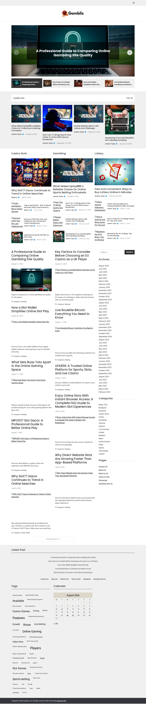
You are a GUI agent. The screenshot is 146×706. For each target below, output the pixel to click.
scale (42, 658)
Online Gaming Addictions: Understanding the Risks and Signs (120, 205)
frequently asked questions (36, 616)
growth (16, 624)
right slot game (31, 658)
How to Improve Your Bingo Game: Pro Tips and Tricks (120, 220)
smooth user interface (41, 673)
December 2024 (105, 327)
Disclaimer (103, 480)
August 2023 (104, 377)
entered (45, 610)
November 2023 (105, 367)
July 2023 (103, 380)
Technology (103, 451)
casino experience (30, 606)
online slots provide (32, 641)
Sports (101, 448)
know (27, 624)
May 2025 (103, 312)
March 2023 (103, 389)
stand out (15, 684)
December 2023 (105, 364)
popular (31, 654)
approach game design (31, 595)
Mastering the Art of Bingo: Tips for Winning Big (119, 235)
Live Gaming (104, 429)
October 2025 (104, 296)
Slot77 (35, 663)
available (18, 600)
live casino (16, 630)
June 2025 (103, 309)
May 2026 (103, 275)
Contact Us (103, 467)
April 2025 (103, 315)
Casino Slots (25, 532)
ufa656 (38, 688)
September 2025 (105, 300)
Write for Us (103, 473)
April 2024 (103, 352)
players (35, 648)
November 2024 (105, 330)
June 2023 (103, 383)
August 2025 (104, 303)
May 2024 (103, 349)
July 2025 (103, 306)
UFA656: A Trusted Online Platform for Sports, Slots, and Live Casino (73, 369)
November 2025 (105, 293)
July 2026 (103, 269)
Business (102, 411)
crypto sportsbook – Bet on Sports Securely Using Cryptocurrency (37, 206)
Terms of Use (104, 477)
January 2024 (104, 361)
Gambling (103, 420)
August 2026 (104, 266)
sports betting (21, 679)
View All (129, 98)
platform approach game (20, 646)
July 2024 (103, 343)
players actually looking (19, 654)
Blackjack (102, 408)
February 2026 (104, 284)
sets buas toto (25, 663)
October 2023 (104, 370)
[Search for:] (111, 252)
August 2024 (104, 340)
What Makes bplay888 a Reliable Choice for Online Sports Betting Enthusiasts (26, 128)
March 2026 (103, 281)
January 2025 (104, 324)
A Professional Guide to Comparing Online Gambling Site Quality (73, 53)
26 (67, 615)
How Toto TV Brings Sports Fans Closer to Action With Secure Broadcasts (57, 137)
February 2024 (104, 358)
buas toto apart (17, 606)
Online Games (104, 442)
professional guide (18, 658)
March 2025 (103, 318)
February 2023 (104, 392)
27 (73, 615)
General (102, 426)
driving (36, 611)
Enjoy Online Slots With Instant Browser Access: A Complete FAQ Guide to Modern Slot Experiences (74, 401)
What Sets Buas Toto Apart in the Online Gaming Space (31, 366)
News (101, 438)
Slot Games (19, 668)
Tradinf (101, 454)
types (31, 688)
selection (15, 663)
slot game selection (18, 673)
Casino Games (21, 611)
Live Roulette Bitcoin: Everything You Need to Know (72, 313)
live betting (40, 624)
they (22, 684)
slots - (29, 674)
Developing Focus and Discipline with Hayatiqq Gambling (119, 139)
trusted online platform (19, 688)
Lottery (101, 432)
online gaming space (35, 637)
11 (62, 609)
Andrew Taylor (16, 134)
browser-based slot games (35, 599)
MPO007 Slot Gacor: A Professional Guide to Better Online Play (27, 424)
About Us (102, 470)
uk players (16, 692)
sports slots (36, 678)
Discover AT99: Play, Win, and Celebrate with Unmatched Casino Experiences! (35, 221)
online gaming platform (19, 637)
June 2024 (103, 346)
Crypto (101, 417)
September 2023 (105, 373)
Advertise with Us (105, 484)
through (30, 684)
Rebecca (14, 197)
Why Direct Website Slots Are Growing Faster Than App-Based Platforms (73, 458)
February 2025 (104, 321)
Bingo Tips (103, 405)
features (19, 618)
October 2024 (104, 333)
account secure (17, 595)
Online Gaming (32, 631)
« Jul (56, 623)
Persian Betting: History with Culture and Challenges (86, 127)
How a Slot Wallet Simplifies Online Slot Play (30, 309)
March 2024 (103, 355)
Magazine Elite (61, 701)
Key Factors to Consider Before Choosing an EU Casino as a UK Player (72, 255)
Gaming (73, 46)
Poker (101, 445)
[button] (129, 52)
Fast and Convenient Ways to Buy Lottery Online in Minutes (113, 190)
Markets (102, 435)
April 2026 (103, 278)
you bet (24, 692)
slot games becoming (36, 667)
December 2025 (105, 290)
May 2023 (103, 386)
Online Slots (18, 642)
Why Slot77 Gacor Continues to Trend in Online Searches (31, 192)
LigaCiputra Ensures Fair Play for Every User (36, 236)
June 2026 (103, 272)
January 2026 (104, 287)
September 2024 (105, 336)
